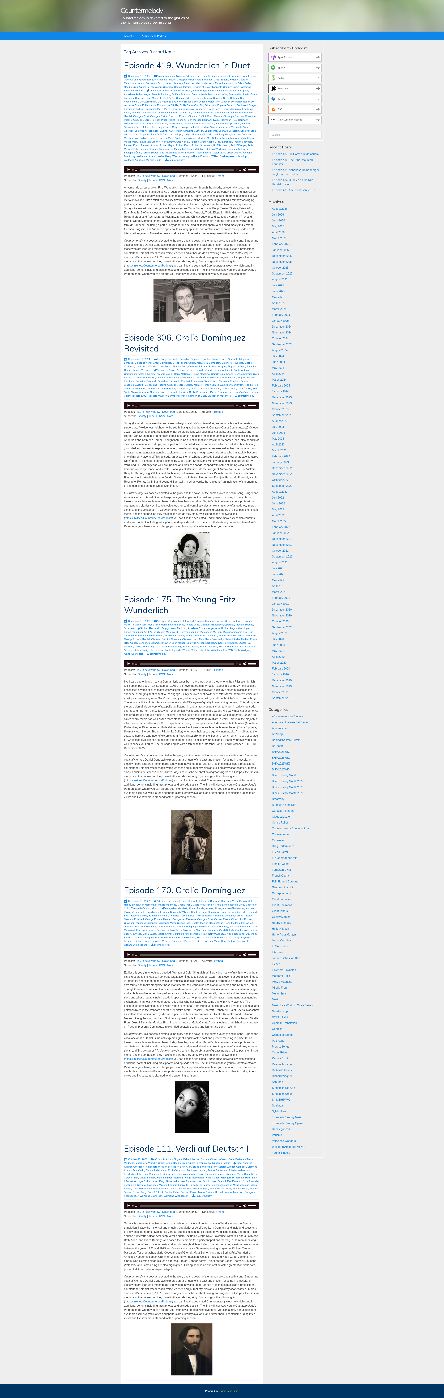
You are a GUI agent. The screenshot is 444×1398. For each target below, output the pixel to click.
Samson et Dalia (197, 395)
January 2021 (280, 603)
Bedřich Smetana (181, 94)
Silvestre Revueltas (202, 941)
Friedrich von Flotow (142, 112)
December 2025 (282, 255)
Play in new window (147, 175)
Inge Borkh (144, 1181)
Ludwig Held (211, 134)
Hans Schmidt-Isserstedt (170, 1177)
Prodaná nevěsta (242, 141)
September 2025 (282, 273)
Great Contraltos (162, 362)
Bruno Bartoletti (201, 1166)
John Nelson (179, 642)
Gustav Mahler (196, 362)
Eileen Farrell (280, 852)
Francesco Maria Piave (157, 109)
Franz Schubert (208, 635)
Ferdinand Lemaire (134, 381)
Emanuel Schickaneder (150, 635)
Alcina (144, 628)
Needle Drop (131, 86)
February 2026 (281, 244)
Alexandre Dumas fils (161, 90)
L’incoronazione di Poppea (150, 930)
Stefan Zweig (141, 650)
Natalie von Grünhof (149, 141)
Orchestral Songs (197, 366)
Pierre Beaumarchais (221, 392)
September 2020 (282, 627)
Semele (128, 650)
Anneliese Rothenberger (137, 94)
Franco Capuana (219, 381)
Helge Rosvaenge (194, 1177)
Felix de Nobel (204, 915)
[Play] (128, 169)
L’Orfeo (194, 388)
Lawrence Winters (157, 1184)
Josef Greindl (218, 1181)
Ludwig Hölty (141, 646)
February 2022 (281, 527)
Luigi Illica (224, 134)
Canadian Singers (218, 76)
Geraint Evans (222, 919)
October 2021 (280, 550)
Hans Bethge (216, 922)
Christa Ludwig (184, 98)
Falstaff (164, 915)
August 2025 (280, 279)
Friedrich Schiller (239, 381)
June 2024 (278, 362)
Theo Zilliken (157, 650)
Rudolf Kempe (238, 145)
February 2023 (281, 456)
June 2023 (278, 432)
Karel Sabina (160, 130)
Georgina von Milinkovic (191, 1174)
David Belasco (231, 98)
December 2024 (282, 326)
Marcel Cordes (159, 138)
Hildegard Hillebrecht (232, 1177)
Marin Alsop (189, 138)
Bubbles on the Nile (284, 804)
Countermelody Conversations (290, 828)
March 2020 (279, 662)
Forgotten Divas (238, 76)
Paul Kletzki (161, 937)
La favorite (185, 930)
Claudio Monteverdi (144, 377)
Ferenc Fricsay (243, 915)
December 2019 (282, 680)
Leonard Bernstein (229, 130)
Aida (201, 370)
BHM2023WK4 (281, 769)
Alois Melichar (178, 628)
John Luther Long (152, 127)
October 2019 (280, 692)
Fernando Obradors (157, 381)
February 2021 (281, 597)
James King (157, 1181)
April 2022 (278, 515)
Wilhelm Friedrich (200, 156)
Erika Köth (210, 105)
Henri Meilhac (232, 922)
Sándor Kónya (188, 1192)
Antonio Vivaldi (165, 373)
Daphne (217, 98)
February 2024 (281, 385)
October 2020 (280, 621)
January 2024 (280, 391)
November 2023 (282, 403)
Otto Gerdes (184, 1188)
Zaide (158, 159)
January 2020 (280, 674)
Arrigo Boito (138, 912)
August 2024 (280, 350)
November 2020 (282, 615)
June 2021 (278, 574)
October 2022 (280, 479)
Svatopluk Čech (132, 152)
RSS (162, 180)
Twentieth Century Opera (225, 86)
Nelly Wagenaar (216, 933)
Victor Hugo (220, 941)
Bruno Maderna (201, 373)
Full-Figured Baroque (144, 79)
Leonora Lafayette (178, 1184)
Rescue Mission (182, 86)
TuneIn (152, 180)
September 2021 (282, 556)
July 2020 (278, 639)
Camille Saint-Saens (222, 373)
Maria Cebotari (241, 1184)
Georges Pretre (158, 116)
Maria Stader (175, 138)
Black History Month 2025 (288, 787)
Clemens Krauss (203, 98)
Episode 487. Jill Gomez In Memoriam (295, 154)
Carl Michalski (154, 98)
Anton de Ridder (169, 1166)
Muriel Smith (279, 993)
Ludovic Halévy (248, 930)
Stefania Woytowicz (216, 149)
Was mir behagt (181, 156)
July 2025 (278, 285)
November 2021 (282, 544)
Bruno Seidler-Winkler (223, 1166)
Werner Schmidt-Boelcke (196, 650)
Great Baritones (203, 79)
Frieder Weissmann (239, 1170)
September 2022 (282, 485)
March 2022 (279, 521)
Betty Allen (185, 1166)
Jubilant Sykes (209, 127)
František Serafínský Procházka (189, 109)
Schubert (129, 628)
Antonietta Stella (231, 370)
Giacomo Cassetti (133, 384)
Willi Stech (234, 650)
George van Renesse (184, 919)
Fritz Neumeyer (163, 112)
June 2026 (278, 220)
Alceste (209, 908)
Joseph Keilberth (190, 127)
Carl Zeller (169, 98)
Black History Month (284, 775)
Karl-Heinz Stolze (227, 642)
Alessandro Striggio (159, 628)
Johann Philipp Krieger (228, 123)
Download (168, 175)
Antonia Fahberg (161, 94)
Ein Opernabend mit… (285, 857)
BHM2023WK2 (281, 757)
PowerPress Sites (228, 1391)
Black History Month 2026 (288, 793)
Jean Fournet (167, 388)
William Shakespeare (222, 156)
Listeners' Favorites (183, 83)
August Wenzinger (240, 628)
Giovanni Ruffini (197, 116)
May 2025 (278, 297)
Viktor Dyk (232, 152)
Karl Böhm (211, 642)
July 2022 (278, 497)
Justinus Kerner (143, 130)
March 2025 (279, 308)
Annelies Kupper (239, 90)
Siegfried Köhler (195, 149)
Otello (173, 1188)
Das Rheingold (186, 377)
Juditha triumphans (239, 926)
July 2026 (278, 214)
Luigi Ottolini (244, 388)
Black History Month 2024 (288, 781)
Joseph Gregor (171, 127)
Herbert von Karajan (214, 384)
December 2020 (282, 609)
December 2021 (282, 538)
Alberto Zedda (213, 370)
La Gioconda (200, 930)
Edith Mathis (149, 105)
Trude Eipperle (203, 152)
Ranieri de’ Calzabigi (228, 937)
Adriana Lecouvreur (187, 370)
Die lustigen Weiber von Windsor (212, 101)
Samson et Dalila (181, 941)
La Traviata (139, 1184)
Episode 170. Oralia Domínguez (184, 890)
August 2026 (280, 208)
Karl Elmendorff (235, 1181)
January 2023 (280, 462)
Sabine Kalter (172, 1192)
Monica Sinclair (198, 933)
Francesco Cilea (200, 381)
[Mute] (245, 169)
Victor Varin (219, 152)
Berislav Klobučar (217, 94)
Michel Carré (248, 138)
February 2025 (281, 314)
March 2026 (279, 238)
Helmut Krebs (232, 639)
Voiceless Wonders (284, 1140)
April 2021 (278, 586)
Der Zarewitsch (148, 101)
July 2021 (278, 568)
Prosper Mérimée (206, 937)
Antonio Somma (147, 373)
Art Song (190, 76)
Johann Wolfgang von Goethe (193, 926)
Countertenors (280, 834)
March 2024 (279, 379)
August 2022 (280, 491)
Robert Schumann (202, 145)
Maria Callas (149, 933)
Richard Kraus (132, 145)
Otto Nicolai (182, 141)
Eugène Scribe (246, 377)
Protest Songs (280, 1046)
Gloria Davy (250, 1174)
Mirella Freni (184, 904)
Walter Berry (164, 156)
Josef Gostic (203, 1181)
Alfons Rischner (182, 90)
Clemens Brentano (166, 377)
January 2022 (280, 532)
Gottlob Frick (131, 1177)
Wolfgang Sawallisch (151, 1195)
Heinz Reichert (177, 119)
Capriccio (140, 98)
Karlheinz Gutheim (193, 130)
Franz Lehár (214, 109)
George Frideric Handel (137, 639)
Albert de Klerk (179, 908)
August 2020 (280, 633)
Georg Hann (169, 1174)
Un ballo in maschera (219, 395)
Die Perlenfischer (240, 101)
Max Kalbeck (214, 138)
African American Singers (171, 76)
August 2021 (280, 562)
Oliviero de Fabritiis (177, 392)
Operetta (168, 86)
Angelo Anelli (222, 90)
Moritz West (130, 141)
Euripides (153, 915)
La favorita (172, 930)
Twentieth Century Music (144, 908)
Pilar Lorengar (224, 141)
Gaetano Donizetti (224, 112)
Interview (277, 952)
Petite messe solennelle (182, 937)
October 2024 (280, 338)
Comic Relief (280, 822)
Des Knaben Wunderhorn (210, 377)
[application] (191, 169)
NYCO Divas (280, 1017)
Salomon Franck (149, 149)
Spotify (142, 180)
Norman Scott (157, 392)
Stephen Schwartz (238, 149)
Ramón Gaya (242, 392)
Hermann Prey (229, 119)
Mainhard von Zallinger (136, 138)
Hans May (198, 639)
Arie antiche (279, 728)
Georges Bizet (141, 116)
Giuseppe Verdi (185, 79)
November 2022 (282, 474)
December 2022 (282, 468)
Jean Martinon (148, 926)
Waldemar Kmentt (146, 156)
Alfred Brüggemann (203, 90)
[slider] (252, 169)
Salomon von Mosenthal (172, 149)
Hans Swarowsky (214, 639)
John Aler (165, 642)
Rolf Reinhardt (221, 145)
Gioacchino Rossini (155, 384)
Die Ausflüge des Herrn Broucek (175, 101)
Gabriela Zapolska (203, 112)
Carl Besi (241, 1166)
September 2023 (282, 415)
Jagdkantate (175, 123)
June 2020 (278, 645)
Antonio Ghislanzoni (233, 908)
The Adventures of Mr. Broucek (177, 152)
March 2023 (279, 450)
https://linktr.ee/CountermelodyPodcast (148, 265)
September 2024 (282, 344)
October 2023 (280, 409)
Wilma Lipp (242, 156)
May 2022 (278, 509)
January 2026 (280, 249)
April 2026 (278, 232)
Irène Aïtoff (153, 388)
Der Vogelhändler (189, 632)
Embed (220, 175)
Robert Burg (139, 1192)
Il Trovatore (139, 388)
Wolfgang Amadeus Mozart (139, 159)
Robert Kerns (183, 145)
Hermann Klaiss (211, 119)
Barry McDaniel (182, 373)
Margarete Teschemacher (217, 1184)
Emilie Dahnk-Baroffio (191, 105)
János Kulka (172, 1181)
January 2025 (280, 320)
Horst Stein (161, 123)
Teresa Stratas (151, 152)
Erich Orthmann (176, 1170)
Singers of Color (201, 86)
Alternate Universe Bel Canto (290, 722)
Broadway (278, 798)
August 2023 (280, 420)
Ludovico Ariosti (132, 933)
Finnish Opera (280, 863)
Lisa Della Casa (159, 134)
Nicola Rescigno (140, 392)
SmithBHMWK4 (281, 1099)
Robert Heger (167, 145)
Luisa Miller (196, 1184)
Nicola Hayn (168, 141)
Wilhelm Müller (219, 650)
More (170, 180)
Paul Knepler (208, 141)
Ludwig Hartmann (193, 134)
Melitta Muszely (230, 138)
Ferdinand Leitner (133, 109)
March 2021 (279, 591)
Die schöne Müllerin (211, 632)
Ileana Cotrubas (282, 940)
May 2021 (278, 580)
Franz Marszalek (232, 109)
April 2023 (278, 444)
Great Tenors (221, 79)
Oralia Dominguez (199, 392)
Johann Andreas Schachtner (198, 123)
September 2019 (282, 698)
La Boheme (211, 130)
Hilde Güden (146, 123)
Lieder (168, 83)
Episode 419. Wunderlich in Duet (187, 65)
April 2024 (278, 373)
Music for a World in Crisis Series (233, 83)
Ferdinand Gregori (247, 105)
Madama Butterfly (241, 134)
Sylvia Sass (279, 1111)
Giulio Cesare (214, 116)
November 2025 (282, 261)
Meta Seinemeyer (142, 1188)
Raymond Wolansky (220, 1188)
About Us (129, 36)
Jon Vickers (182, 388)
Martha (202, 138)
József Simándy (219, 926)
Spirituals (278, 1105)
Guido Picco (183, 922)
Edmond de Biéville (167, 105)
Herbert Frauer (249, 639)
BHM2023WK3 (281, 763)
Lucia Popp (176, 134)
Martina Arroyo (166, 933)
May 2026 (278, 226)
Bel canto (202, 76)
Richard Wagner (217, 366)
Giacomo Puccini (166, 79)
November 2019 (282, 686)
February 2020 (281, 668)
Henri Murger (193, 119)
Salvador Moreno (177, 395)
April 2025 (278, 303)
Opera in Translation (150, 86)
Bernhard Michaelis (239, 94)
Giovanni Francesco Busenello (140, 922)
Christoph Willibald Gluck (183, 912)
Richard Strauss (150, 145)
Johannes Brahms (149, 642)
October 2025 (280, 267)
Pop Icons (278, 1040)
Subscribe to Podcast (154, 36)
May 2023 (278, 438)
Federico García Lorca (182, 915)
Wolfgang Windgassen (176, 1195)
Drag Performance (283, 846)
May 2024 (278, 367)
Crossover (173, 621)
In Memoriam (213, 362)
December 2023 (282, 397)
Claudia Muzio (281, 816)
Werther (246, 941)
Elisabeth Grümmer (156, 1170)
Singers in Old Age (283, 1087)
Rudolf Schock (155, 1192)
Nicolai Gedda (161, 1188)
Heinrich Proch (159, 119)
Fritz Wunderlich (182, 112)
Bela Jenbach (199, 94)
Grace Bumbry (147, 1177)
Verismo (145, 370)
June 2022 (278, 503)
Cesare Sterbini (243, 373)
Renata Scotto (280, 1058)
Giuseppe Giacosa (233, 116)
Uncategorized (281, 1129)
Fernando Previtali (180, 381)
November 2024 (282, 332)
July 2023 (278, 426)
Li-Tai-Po (234, 930)
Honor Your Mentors (284, 934)
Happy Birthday (132, 904)
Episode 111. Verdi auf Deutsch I (186, 1148)
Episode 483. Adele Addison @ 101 (294, 190)
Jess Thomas (187, 1181)
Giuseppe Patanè (214, 1174)
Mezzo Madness (205, 83)
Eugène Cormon (226, 105)
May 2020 (278, 650)
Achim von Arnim (166, 370)
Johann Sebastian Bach (150, 83)
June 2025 (278, 291)
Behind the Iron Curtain (196, 1159)
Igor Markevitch (234, 384)
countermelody (176, 159)
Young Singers (281, 1152)
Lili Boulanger (228, 388)
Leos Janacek (248, 130)
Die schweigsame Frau (235, 632)
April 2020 (278, 656)
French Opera (227, 359)
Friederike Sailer (227, 635)
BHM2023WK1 (281, 751)
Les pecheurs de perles (137, 134)
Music (275, 999)
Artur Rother (222, 628)
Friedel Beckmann (218, 1170)
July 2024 (278, 356)
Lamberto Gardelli (218, 930)
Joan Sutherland (166, 926)
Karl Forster (175, 130)
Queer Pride (279, 1052)
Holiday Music (237, 79)
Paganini (195, 141)
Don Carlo (230, 377)
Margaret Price (281, 975)
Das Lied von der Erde (233, 912)
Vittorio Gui (234, 941)
